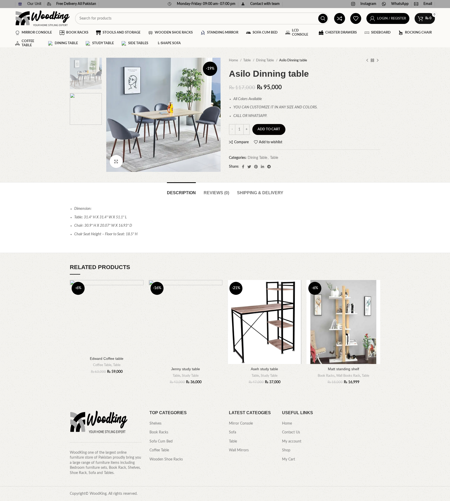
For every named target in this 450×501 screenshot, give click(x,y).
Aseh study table (264, 369)
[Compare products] (340, 18)
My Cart (288, 459)
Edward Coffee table (106, 358)
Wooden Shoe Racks (166, 459)
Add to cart (269, 129)
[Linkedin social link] (262, 166)
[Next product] (377, 60)
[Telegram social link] (269, 166)
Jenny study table (185, 369)
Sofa (232, 432)
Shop (286, 450)
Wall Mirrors (239, 450)
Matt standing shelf (343, 369)
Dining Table (265, 60)
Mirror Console (241, 423)
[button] (139, 300)
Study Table (190, 376)
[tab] (181, 190)
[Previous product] (367, 60)
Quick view (139, 312)
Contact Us (291, 432)
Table (247, 60)
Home (234, 60)
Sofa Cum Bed (161, 441)
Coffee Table (102, 365)
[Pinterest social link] (256, 166)
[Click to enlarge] (116, 161)
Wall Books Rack (348, 376)
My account (291, 441)
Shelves (155, 423)
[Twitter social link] (249, 166)
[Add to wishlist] (139, 288)
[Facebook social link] (243, 166)
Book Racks (326, 376)
